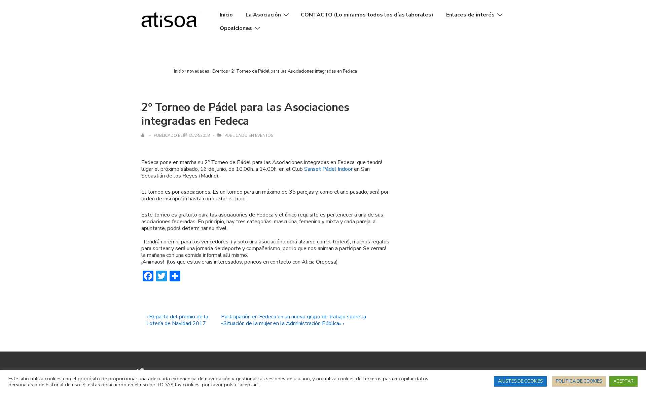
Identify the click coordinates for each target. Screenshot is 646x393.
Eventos (264, 135)
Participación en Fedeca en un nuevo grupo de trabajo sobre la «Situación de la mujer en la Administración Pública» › (293, 320)
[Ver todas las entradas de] (144, 135)
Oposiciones (236, 28)
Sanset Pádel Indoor (328, 169)
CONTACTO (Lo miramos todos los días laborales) (367, 14)
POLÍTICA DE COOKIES (579, 381)
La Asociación (263, 14)
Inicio (226, 14)
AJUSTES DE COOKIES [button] (520, 381)
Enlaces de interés (470, 14)
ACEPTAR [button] (623, 381)
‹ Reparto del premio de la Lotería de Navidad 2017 (177, 320)
